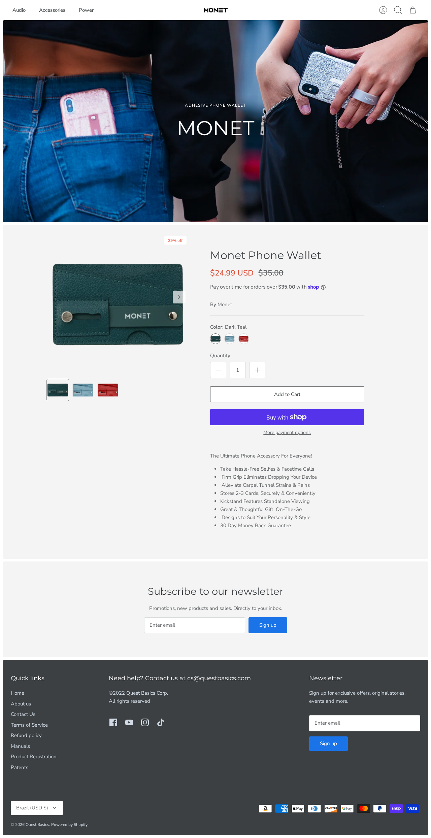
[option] (215, 121)
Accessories (52, 10)
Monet (225, 304)
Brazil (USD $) (32, 807)
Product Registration (34, 756)
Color (228, 327)
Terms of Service (29, 725)
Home (17, 693)
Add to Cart (287, 394)
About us (21, 703)
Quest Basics (37, 824)
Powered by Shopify (69, 824)
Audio (19, 10)
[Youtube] (129, 722)
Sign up (267, 625)
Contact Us (23, 714)
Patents (19, 767)
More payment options (287, 433)
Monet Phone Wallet (265, 255)
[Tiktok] (161, 722)
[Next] (179, 297)
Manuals (20, 746)
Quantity (220, 355)
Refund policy (26, 735)
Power (86, 10)
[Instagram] (145, 722)
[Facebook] (113, 722)
